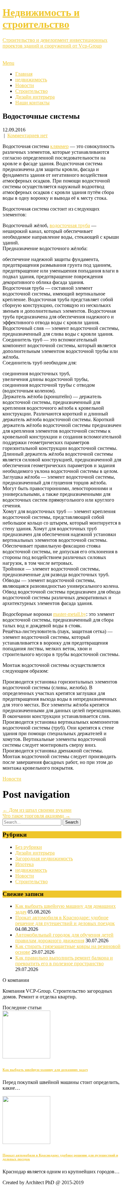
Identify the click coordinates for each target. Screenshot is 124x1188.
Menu (8, 63)
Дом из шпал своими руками (37, 810)
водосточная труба (70, 225)
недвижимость (31, 79)
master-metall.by (69, 614)
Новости (24, 85)
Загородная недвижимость (44, 858)
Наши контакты (32, 102)
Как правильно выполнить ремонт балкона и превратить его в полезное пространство (64, 960)
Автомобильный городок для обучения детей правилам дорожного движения (64, 937)
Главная (23, 74)
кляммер (59, 146)
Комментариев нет (27, 135)
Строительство (31, 91)
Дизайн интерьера (35, 97)
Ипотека (24, 864)
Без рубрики (28, 847)
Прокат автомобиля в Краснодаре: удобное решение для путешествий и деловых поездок (65, 920)
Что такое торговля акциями (36, 815)
